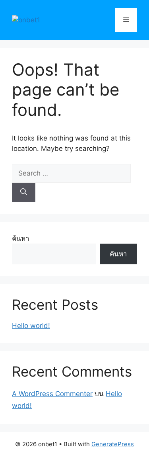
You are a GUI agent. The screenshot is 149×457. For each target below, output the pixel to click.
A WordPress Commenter (52, 394)
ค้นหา (20, 238)
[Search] (23, 192)
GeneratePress (112, 444)
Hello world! (31, 326)
